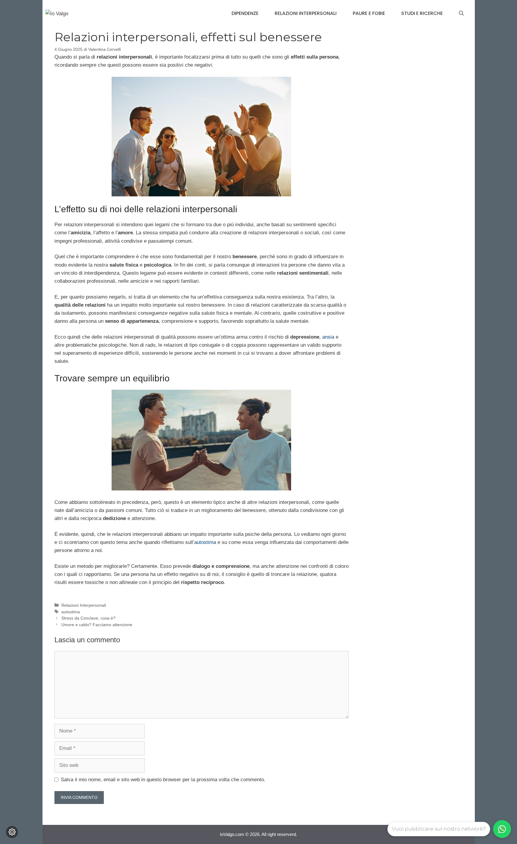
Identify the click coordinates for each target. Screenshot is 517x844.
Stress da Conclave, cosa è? (88, 618)
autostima (205, 542)
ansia (328, 337)
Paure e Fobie (369, 13)
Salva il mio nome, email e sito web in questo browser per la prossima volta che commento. (163, 779)
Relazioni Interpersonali (306, 13)
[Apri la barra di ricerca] (461, 13)
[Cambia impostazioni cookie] (12, 832)
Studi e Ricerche (422, 13)
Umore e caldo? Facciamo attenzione (96, 624)
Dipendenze (245, 13)
